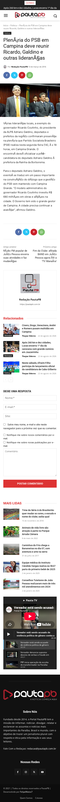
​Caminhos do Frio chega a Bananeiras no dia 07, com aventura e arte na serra (36, 548)
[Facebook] (6, 75)
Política (13, 25)
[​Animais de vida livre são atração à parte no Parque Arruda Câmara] (11, 531)
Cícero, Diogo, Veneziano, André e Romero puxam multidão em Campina (39, 328)
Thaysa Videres (29, 336)
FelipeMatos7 (26, 791)
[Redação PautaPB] (5, 66)
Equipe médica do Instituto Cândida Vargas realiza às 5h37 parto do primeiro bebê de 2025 (39, 565)
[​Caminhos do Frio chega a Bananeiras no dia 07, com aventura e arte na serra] (11, 549)
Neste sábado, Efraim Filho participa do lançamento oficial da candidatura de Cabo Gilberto (39, 366)
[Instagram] (26, 772)
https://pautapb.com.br (30, 304)
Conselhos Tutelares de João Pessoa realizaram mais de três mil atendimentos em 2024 (38, 583)
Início (5, 25)
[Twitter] (14, 75)
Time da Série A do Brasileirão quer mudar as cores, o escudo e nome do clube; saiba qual (39, 513)
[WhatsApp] (29, 75)
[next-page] (11, 380)
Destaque (8, 335)
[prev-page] (5, 380)
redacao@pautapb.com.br (41, 748)
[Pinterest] (22, 75)
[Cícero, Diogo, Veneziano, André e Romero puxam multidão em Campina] (11, 329)
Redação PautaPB (19, 66)
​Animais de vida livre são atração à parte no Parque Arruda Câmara (36, 530)
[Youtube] (42, 772)
